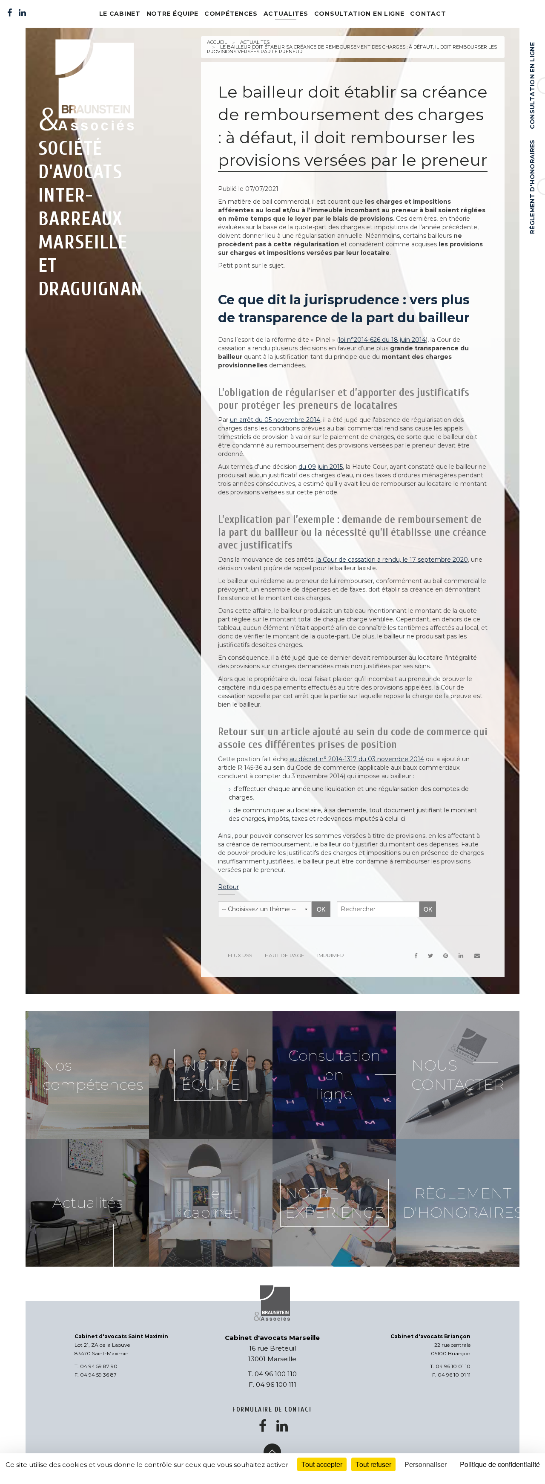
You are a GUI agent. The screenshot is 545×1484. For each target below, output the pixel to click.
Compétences (231, 13)
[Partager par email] (477, 955)
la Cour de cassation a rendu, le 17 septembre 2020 (392, 559)
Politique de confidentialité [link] (500, 1464)
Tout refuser (373, 1464)
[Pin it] (445, 955)
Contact (428, 13)
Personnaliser (425, 1464)
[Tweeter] (430, 955)
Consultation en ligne (532, 85)
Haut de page (284, 955)
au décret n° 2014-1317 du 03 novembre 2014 (357, 759)
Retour (228, 887)
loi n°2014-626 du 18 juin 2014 (382, 340)
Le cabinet (120, 13)
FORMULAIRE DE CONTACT (272, 1409)
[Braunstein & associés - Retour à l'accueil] (92, 86)
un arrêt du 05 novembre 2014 (275, 420)
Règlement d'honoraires (532, 186)
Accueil (217, 42)
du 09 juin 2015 (320, 467)
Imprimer (330, 955)
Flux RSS (240, 955)
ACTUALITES (286, 13)
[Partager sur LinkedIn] (461, 955)
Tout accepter (321, 1464)
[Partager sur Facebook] (415, 955)
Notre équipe (172, 13)
